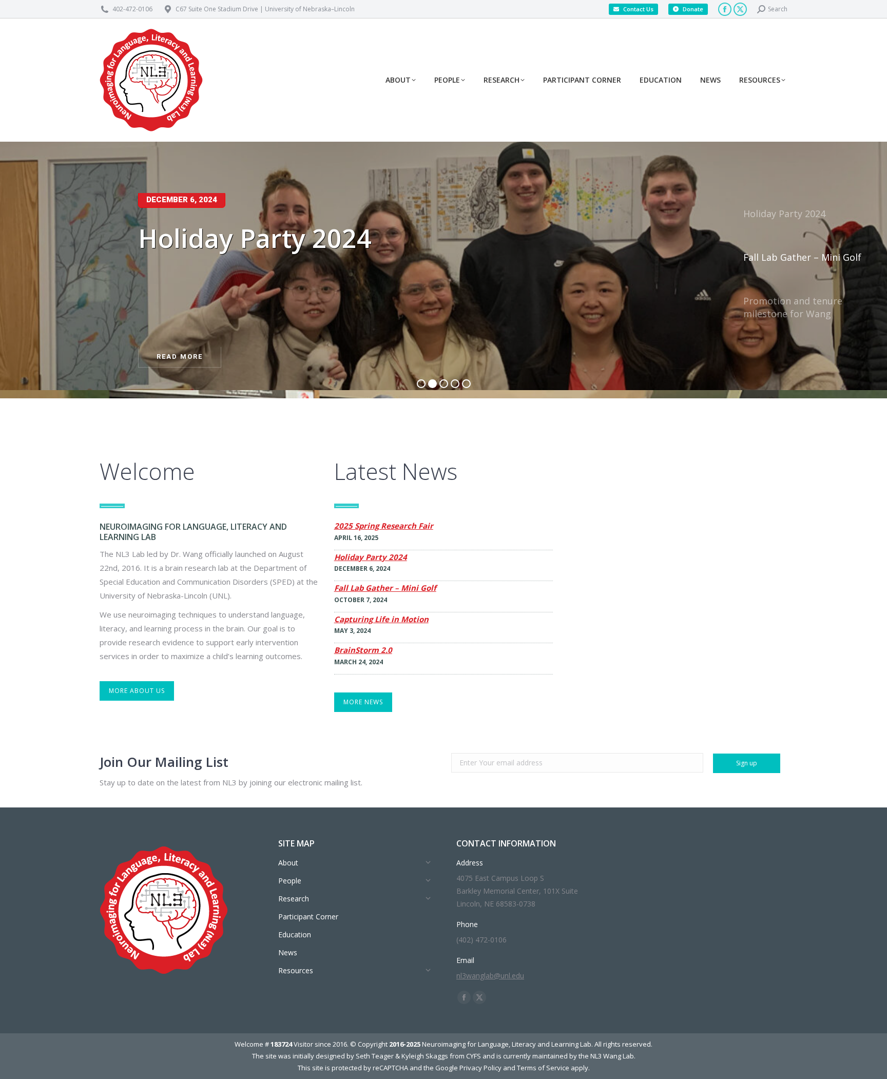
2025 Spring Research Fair (383, 526)
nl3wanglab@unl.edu (490, 975)
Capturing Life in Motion (381, 619)
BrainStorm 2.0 (363, 650)
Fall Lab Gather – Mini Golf (385, 588)
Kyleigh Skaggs (424, 1056)
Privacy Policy (480, 1067)
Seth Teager (375, 1056)
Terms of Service (543, 1067)
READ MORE (180, 358)
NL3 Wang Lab (612, 1056)
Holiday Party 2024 (370, 557)
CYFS (473, 1056)
